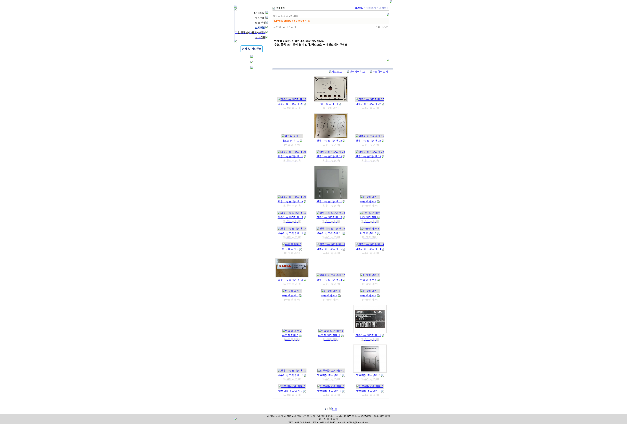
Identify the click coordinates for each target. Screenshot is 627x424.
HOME (359, 7)
